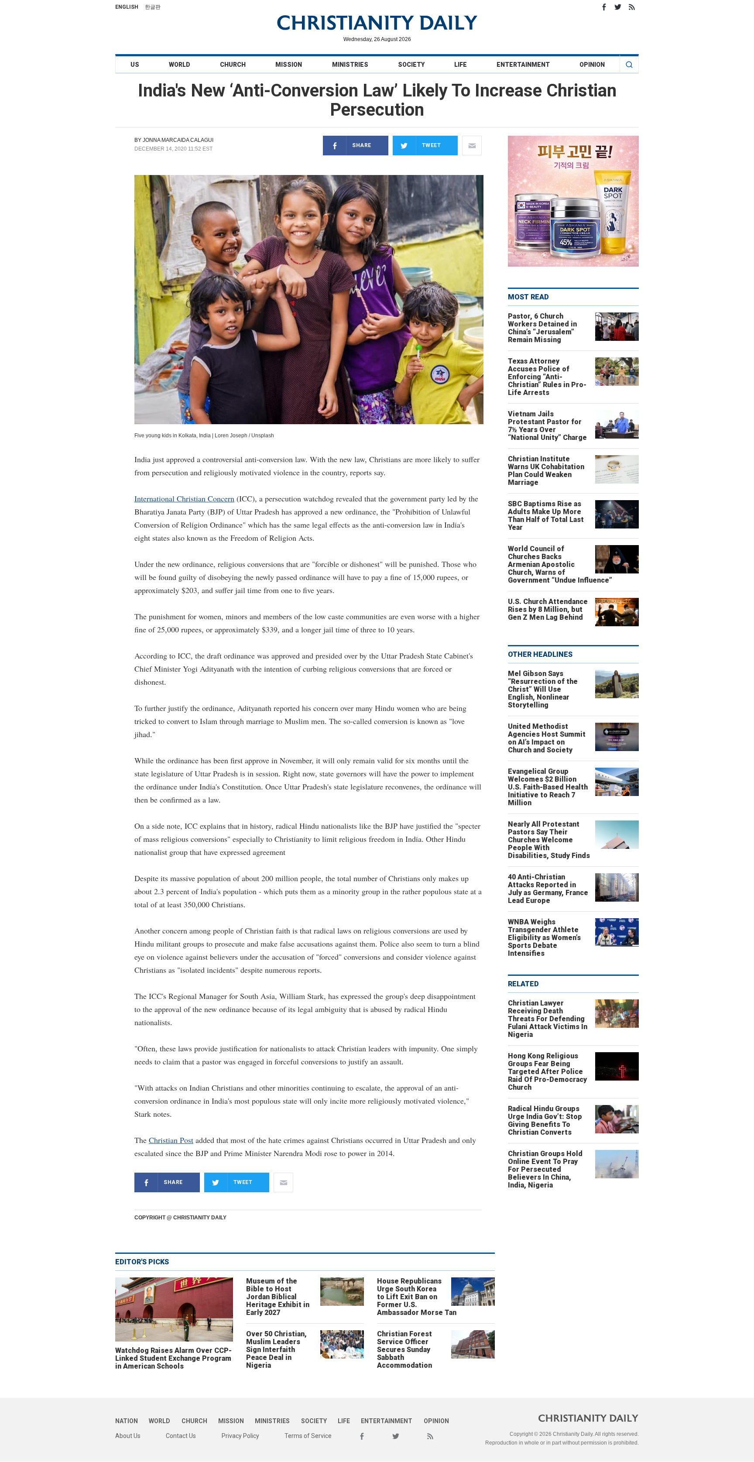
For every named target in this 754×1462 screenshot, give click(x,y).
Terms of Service (308, 1435)
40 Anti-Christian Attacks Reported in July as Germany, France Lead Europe (548, 889)
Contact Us (181, 1435)
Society (411, 64)
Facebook (604, 7)
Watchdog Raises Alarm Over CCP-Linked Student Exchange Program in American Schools (173, 1358)
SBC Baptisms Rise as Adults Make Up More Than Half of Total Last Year (546, 516)
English (126, 7)
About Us (128, 1435)
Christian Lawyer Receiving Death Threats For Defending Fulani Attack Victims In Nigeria (547, 1019)
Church (233, 64)
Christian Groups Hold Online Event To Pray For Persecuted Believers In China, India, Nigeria (545, 1169)
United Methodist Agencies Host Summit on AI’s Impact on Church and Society (547, 738)
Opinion (592, 64)
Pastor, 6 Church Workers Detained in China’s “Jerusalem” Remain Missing (542, 328)
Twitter (618, 7)
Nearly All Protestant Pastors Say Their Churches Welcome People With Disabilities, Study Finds (549, 840)
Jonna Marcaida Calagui (178, 140)
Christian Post (171, 1140)
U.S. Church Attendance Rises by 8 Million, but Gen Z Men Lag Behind (548, 609)
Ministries (350, 64)
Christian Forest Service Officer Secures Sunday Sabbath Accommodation (404, 1349)
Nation (126, 1420)
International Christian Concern (184, 498)
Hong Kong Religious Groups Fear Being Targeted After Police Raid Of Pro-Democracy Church (547, 1071)
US (134, 64)
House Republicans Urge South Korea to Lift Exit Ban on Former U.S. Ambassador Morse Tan (416, 1297)
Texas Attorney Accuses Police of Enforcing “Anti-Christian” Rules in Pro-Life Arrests (547, 377)
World (179, 64)
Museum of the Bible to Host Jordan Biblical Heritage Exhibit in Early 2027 (277, 1297)
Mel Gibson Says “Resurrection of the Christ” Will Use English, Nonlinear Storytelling (543, 689)
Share (361, 145)
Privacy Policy (240, 1435)
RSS (632, 7)
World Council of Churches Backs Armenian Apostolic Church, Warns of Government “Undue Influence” (560, 564)
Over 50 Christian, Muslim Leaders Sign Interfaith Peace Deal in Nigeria (276, 1349)
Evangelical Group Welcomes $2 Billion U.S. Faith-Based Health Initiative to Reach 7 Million (548, 787)
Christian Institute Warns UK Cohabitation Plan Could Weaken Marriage (546, 471)
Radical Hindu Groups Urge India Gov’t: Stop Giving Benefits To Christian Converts (545, 1120)
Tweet (431, 145)
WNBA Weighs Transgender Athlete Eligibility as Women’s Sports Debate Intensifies (544, 938)
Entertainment (523, 64)
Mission (288, 64)
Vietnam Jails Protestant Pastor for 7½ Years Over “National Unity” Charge (547, 426)
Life (460, 64)
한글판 (153, 7)
